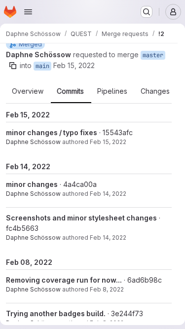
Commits (70, 91)
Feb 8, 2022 (107, 289)
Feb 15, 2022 (74, 65)
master (153, 55)
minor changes (32, 184)
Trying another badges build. (56, 313)
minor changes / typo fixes (51, 132)
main (42, 66)
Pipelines (112, 91)
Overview (27, 91)
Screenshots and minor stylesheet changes (81, 218)
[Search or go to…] (146, 12)
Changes (155, 91)
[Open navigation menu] (28, 12)
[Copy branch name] (13, 66)
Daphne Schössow (33, 142)
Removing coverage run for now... (64, 280)
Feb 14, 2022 (108, 193)
